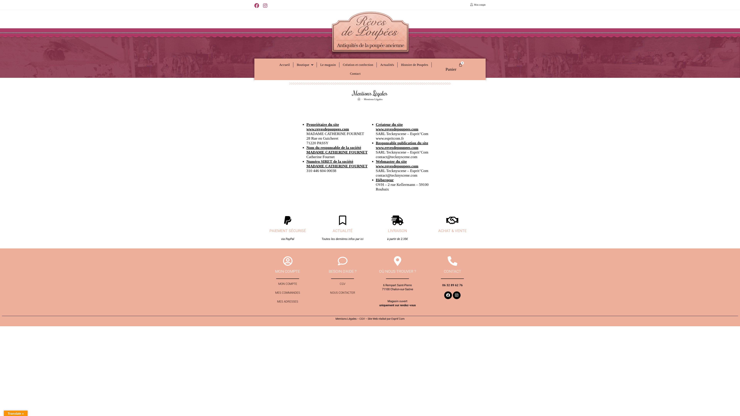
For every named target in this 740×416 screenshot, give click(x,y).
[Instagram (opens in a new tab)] (265, 5)
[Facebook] (448, 295)
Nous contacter (342, 292)
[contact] (452, 261)
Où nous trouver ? (397, 271)
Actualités (387, 65)
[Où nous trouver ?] (397, 261)
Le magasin (328, 65)
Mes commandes (287, 292)
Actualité (342, 230)
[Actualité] (342, 220)
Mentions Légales (373, 99)
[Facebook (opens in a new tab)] (257, 5)
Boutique (303, 65)
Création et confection (358, 65)
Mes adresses (287, 301)
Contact (355, 73)
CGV (342, 284)
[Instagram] (457, 295)
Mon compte (287, 284)
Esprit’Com (397, 318)
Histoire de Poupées (414, 65)
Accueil (284, 65)
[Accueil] (359, 99)
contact (452, 271)
